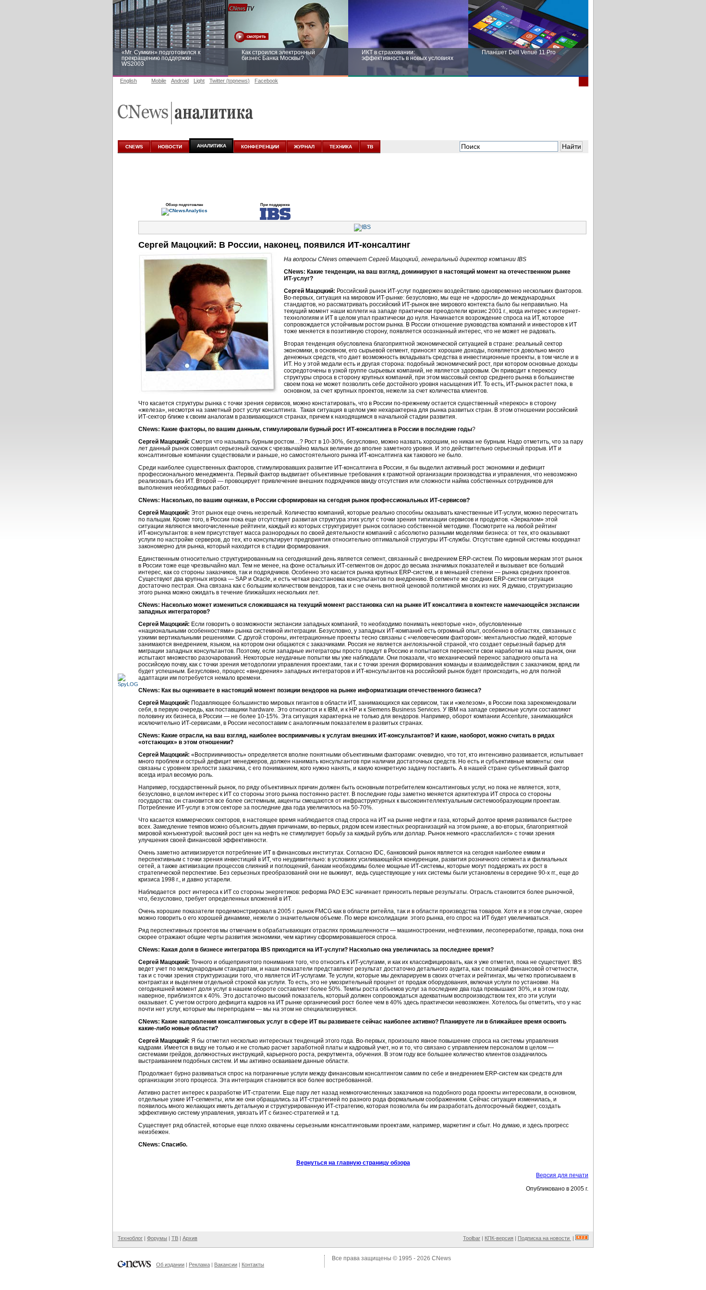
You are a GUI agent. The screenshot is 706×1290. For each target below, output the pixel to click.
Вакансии (225, 1264)
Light (199, 81)
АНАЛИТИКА (211, 145)
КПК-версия (499, 1238)
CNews (441, 1258)
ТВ (370, 146)
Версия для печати (562, 1175)
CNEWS (134, 146)
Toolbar (471, 1238)
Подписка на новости (544, 1238)
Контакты (253, 1264)
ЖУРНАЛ (304, 146)
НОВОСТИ (170, 146)
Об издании (170, 1264)
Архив (190, 1238)
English (128, 81)
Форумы (157, 1238)
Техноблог (130, 1238)
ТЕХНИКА (340, 146)
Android (180, 81)
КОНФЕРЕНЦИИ (260, 146)
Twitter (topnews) (229, 81)
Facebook (266, 81)
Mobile (158, 81)
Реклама (199, 1264)
